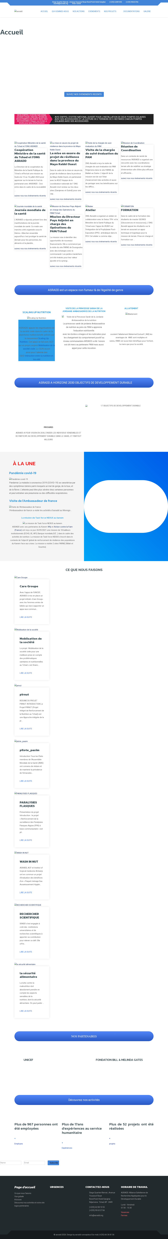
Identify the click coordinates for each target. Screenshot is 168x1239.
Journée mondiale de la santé (30, 212)
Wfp (49, 527)
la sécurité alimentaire (28, 975)
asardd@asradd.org (61, 3)
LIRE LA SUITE (26, 617)
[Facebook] (15, 2)
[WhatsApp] (24, 2)
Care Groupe (29, 586)
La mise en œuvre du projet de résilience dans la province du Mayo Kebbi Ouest (65, 158)
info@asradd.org (96, 1215)
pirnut (24, 694)
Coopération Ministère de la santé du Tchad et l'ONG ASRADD (29, 155)
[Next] (151, 406)
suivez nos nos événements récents (30, 196)
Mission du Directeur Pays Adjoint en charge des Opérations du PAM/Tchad (65, 223)
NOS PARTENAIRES (84, 1036)
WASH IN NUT (29, 861)
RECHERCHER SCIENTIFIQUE (29, 916)
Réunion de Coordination (131, 148)
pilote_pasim (29, 750)
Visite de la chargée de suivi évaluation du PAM (101, 153)
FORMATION (129, 210)
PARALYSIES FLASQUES (28, 804)
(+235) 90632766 (132, 2)
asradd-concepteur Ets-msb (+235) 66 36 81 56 (94, 1235)
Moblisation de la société (31, 640)
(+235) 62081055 (115, 2)
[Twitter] (20, 2)
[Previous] (88, 406)
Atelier (90, 210)
